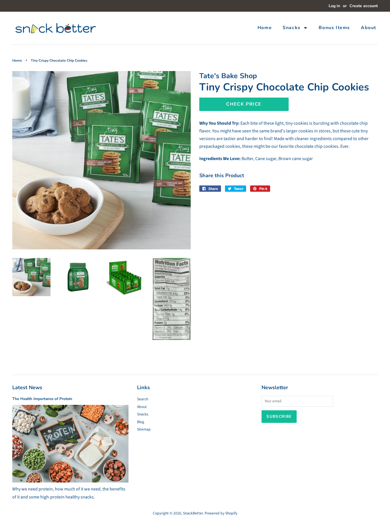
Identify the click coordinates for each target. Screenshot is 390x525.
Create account (363, 6)
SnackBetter (193, 513)
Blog (140, 422)
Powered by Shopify (221, 513)
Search (142, 399)
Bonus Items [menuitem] (334, 28)
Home (17, 60)
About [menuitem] (368, 28)
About (142, 406)
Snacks (142, 414)
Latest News (27, 387)
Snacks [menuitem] (292, 28)
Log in (334, 6)
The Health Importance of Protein (42, 398)
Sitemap (144, 429)
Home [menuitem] (265, 28)
